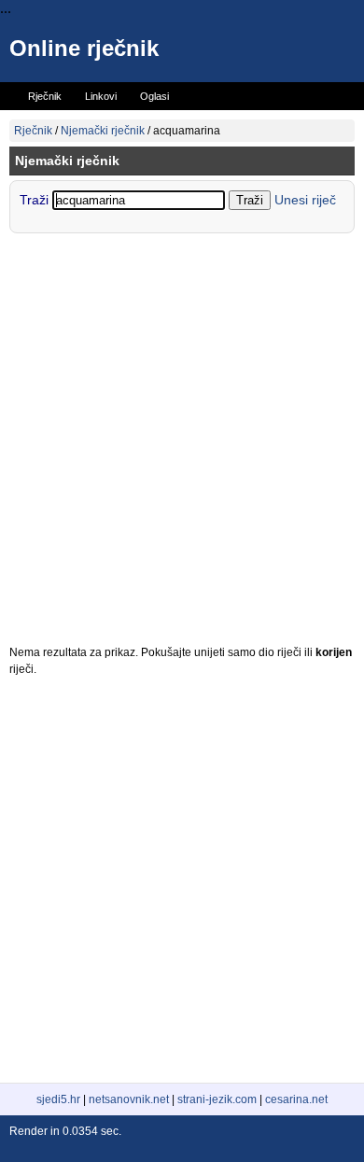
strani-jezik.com (217, 1099)
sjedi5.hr (58, 1099)
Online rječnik (84, 48)
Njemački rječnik (103, 130)
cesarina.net (296, 1099)
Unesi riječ (305, 199)
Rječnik (33, 130)
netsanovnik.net (129, 1099)
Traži (36, 199)
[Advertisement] (182, 443)
